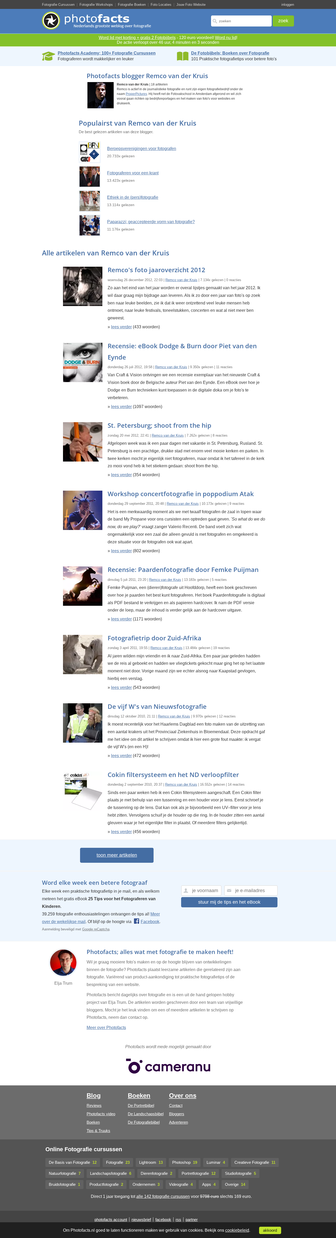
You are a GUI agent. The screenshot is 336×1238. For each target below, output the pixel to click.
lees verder (121, 327)
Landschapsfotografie (110, 1173)
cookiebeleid (237, 1230)
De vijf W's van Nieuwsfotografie (157, 706)
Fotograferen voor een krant (133, 173)
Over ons (182, 1095)
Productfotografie (106, 1184)
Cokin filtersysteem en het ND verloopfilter (173, 774)
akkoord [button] (270, 1230)
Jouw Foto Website (191, 5)
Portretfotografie (199, 1173)
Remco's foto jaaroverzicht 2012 (156, 269)
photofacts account (110, 1219)
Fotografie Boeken (132, 5)
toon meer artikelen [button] (117, 855)
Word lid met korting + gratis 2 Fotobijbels (137, 37)
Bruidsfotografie (64, 1184)
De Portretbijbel (141, 1105)
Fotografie (118, 1162)
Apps (209, 1184)
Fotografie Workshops (96, 5)
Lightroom (151, 1162)
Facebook (150, 921)
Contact (175, 1105)
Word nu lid (225, 37)
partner (192, 1219)
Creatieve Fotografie (254, 1162)
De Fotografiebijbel (144, 1122)
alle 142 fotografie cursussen (163, 1196)
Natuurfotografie (65, 1173)
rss (178, 1219)
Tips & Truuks (98, 1130)
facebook (163, 1219)
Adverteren (178, 1122)
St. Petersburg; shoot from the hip (159, 425)
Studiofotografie (240, 1173)
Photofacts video (101, 1114)
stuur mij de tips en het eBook (229, 902)
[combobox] (241, 20)
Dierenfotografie (156, 1173)
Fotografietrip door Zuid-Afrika (154, 638)
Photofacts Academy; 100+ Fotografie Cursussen (107, 53)
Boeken (93, 1122)
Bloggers (176, 1114)
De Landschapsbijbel (146, 1114)
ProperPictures (136, 94)
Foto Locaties (161, 5)
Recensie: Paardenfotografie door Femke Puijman (183, 569)
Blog (94, 1095)
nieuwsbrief (141, 1219)
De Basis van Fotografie (73, 1162)
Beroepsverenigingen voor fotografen (141, 148)
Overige (235, 1184)
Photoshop (184, 1162)
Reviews (94, 1105)
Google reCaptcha (95, 929)
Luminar (216, 1162)
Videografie (181, 1184)
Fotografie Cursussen (58, 5)
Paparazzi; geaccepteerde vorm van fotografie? (151, 221)
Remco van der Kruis (181, 280)
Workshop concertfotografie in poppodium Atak (181, 493)
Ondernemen (146, 1184)
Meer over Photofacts (106, 1027)
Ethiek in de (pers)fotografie (132, 197)
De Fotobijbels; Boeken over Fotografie (230, 53)
